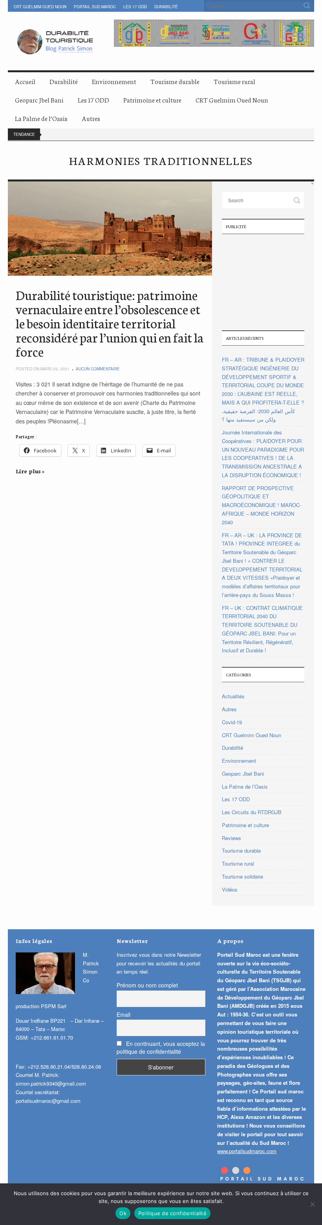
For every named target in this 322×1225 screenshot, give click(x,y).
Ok (122, 1213)
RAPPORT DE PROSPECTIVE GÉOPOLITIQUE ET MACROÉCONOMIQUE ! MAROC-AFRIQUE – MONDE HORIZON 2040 (261, 505)
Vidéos (230, 889)
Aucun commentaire (98, 369)
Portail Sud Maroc (95, 6)
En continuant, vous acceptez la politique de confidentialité (161, 1047)
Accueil (25, 81)
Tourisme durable (174, 81)
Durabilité (166, 6)
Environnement (114, 81)
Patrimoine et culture (152, 99)
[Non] (312, 1204)
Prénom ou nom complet (147, 985)
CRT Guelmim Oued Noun (40, 6)
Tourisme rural (234, 81)
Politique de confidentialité (172, 1213)
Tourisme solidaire (242, 876)
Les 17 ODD (135, 6)
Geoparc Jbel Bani (34, 14)
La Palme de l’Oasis (41, 118)
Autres (70, 14)
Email (123, 1014)
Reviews (231, 838)
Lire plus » (30, 471)
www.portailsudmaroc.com (246, 1151)
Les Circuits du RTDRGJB (252, 812)
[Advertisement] (263, 281)
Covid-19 (232, 722)
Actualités (233, 696)
